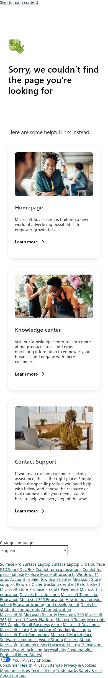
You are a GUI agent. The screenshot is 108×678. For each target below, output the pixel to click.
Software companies (19, 639)
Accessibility (54, 649)
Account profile (24, 579)
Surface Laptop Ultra (71, 564)
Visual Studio (51, 639)
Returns (23, 584)
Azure (56, 624)
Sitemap (55, 665)
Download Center (55, 579)
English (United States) (21, 654)
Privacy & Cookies (80, 665)
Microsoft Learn (14, 629)
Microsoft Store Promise (22, 589)
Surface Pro (10, 564)
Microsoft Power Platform (31, 619)
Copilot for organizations (58, 569)
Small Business (36, 624)
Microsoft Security (40, 614)
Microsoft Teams (71, 619)
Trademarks (67, 670)
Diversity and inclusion (21, 649)
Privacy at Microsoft (66, 644)
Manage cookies (15, 670)
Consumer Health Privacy (23, 665)
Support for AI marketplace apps (60, 629)
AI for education (56, 609)
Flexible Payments (62, 589)
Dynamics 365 (71, 614)
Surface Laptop (36, 564)
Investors (93, 644)
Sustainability (79, 649)
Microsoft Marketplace (71, 634)
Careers (71, 639)
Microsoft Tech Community (25, 634)
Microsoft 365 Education (42, 599)
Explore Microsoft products (50, 574)
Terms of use (43, 670)
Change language (16, 542)
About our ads (13, 675)
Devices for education (40, 594)
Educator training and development (46, 604)
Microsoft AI (11, 614)
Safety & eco (90, 670)
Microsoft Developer (81, 624)
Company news (33, 644)
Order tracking (45, 584)
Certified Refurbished (80, 584)
